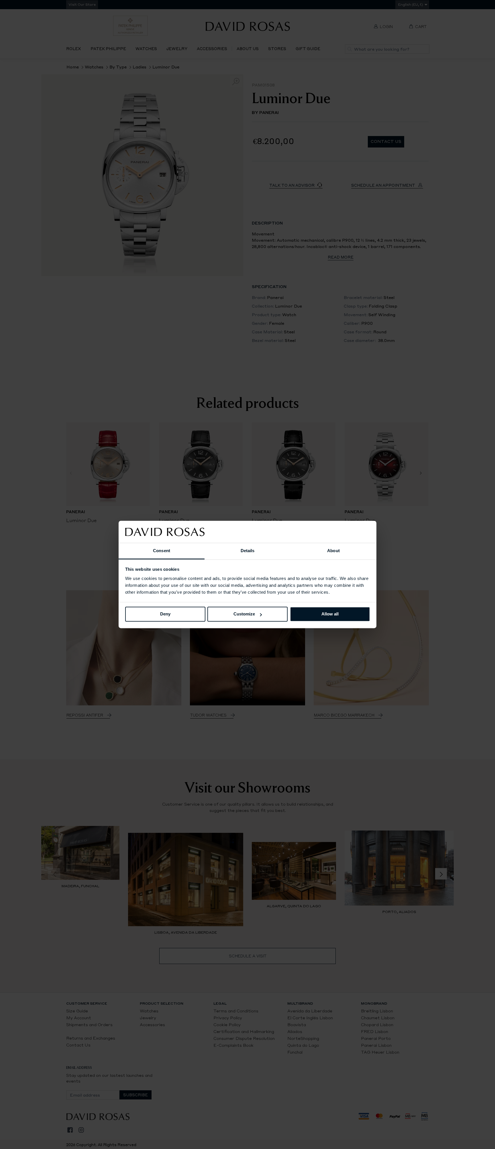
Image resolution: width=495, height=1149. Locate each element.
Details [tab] (248, 550)
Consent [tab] (161, 550)
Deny (165, 614)
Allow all (330, 614)
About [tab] (333, 550)
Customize (244, 614)
